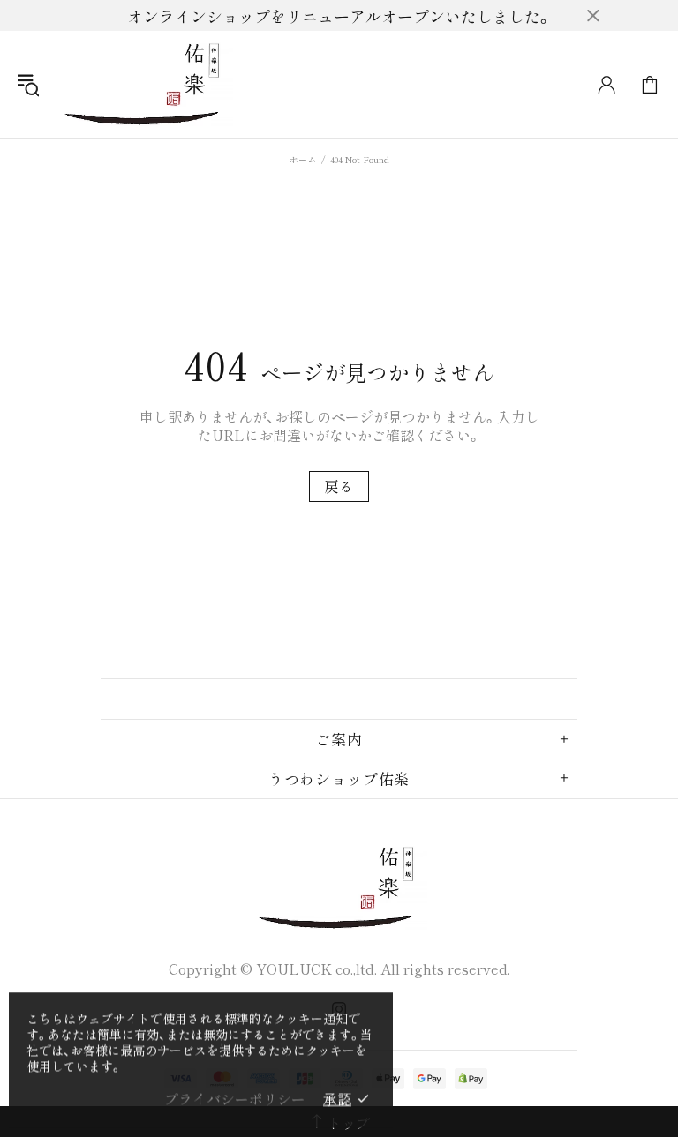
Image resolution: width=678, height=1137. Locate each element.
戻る (339, 486)
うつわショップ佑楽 (144, 84)
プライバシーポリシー (234, 1098)
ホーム (303, 159)
